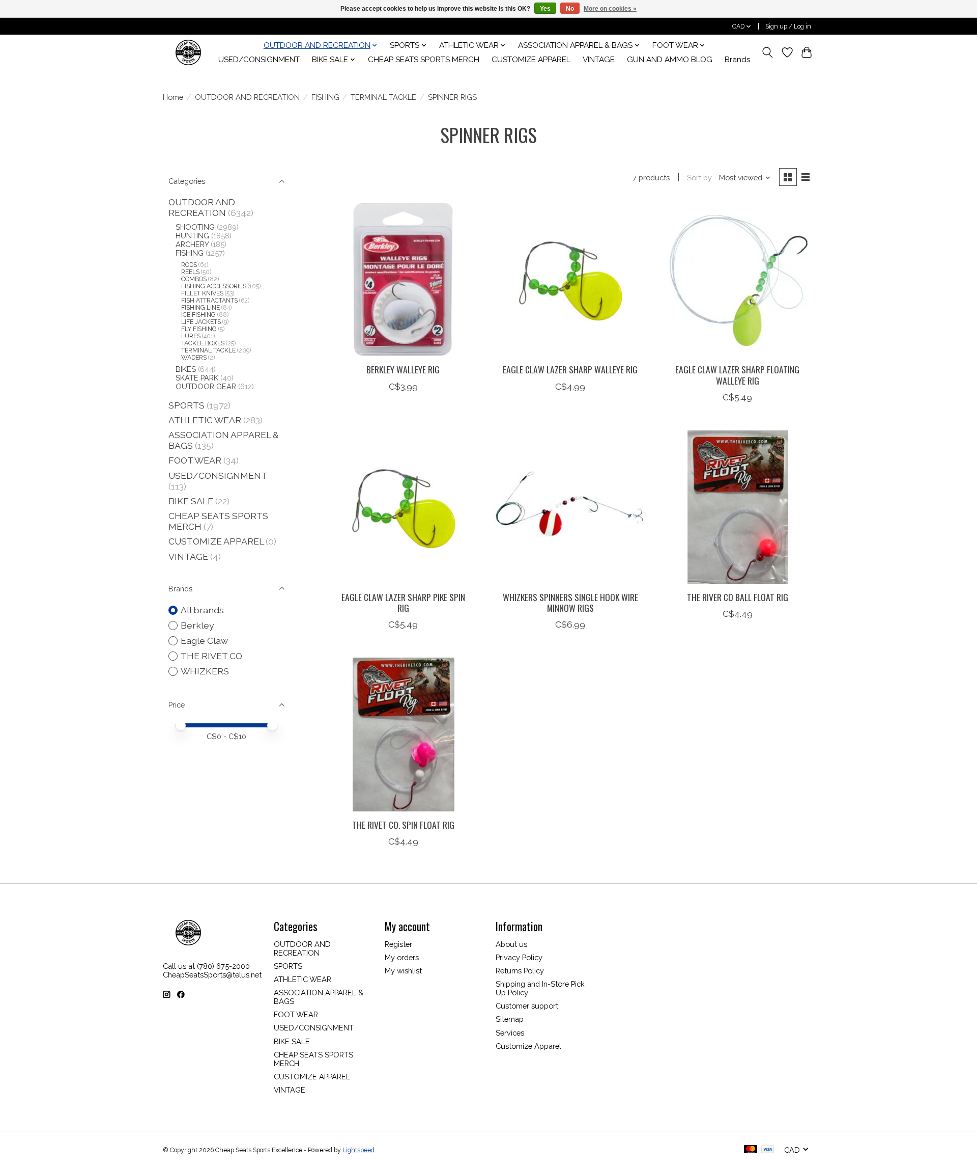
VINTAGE (599, 59)
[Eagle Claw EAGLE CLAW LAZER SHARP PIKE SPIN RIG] (403, 507)
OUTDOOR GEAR (206, 386)
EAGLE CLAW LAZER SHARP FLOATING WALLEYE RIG (737, 375)
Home (173, 97)
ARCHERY (192, 244)
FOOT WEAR (194, 460)
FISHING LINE (200, 307)
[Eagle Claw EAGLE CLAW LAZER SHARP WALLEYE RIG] (570, 279)
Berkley (197, 625)
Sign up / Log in (788, 26)
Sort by (699, 177)
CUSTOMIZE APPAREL (531, 59)
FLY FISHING (199, 329)
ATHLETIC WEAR (204, 420)
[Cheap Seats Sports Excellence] (188, 52)
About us (511, 944)
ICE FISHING (198, 314)
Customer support (527, 1005)
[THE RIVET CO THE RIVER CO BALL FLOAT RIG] (737, 507)
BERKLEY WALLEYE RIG (403, 369)
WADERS (194, 357)
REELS (190, 272)
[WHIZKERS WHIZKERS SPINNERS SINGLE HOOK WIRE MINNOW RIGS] (570, 507)
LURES (190, 336)
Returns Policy (520, 970)
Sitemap (510, 1019)
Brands (738, 59)
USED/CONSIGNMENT (259, 59)
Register (398, 944)
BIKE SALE (190, 501)
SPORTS (186, 405)
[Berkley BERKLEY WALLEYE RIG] (403, 279)
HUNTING (192, 235)
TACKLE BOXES (202, 343)
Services (510, 1032)
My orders (402, 957)
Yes (545, 8)
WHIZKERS (205, 671)
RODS (189, 264)
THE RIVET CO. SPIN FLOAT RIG (403, 824)
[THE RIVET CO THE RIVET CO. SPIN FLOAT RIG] (403, 734)
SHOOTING (195, 227)
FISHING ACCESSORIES (213, 286)
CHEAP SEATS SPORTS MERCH (423, 59)
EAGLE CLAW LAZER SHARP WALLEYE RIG (570, 369)
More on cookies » (610, 8)
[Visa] (767, 1150)
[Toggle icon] (767, 52)
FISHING (325, 97)
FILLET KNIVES (202, 293)
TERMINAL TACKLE (383, 97)
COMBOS (194, 279)
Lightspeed (358, 1150)
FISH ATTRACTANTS (209, 300)
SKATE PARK (197, 377)
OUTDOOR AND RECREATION (247, 97)
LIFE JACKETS (201, 321)
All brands (202, 610)
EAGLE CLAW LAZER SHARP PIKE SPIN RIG (403, 602)
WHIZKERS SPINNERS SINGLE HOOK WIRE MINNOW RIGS (570, 602)
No (570, 8)
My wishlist (403, 970)
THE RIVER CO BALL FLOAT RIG (737, 597)
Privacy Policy (519, 957)
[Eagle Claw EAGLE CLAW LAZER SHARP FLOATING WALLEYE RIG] (737, 279)
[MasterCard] (750, 1150)
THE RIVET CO (211, 655)
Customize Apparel (528, 1046)
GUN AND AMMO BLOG (669, 59)
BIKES (186, 369)
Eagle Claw (204, 640)
